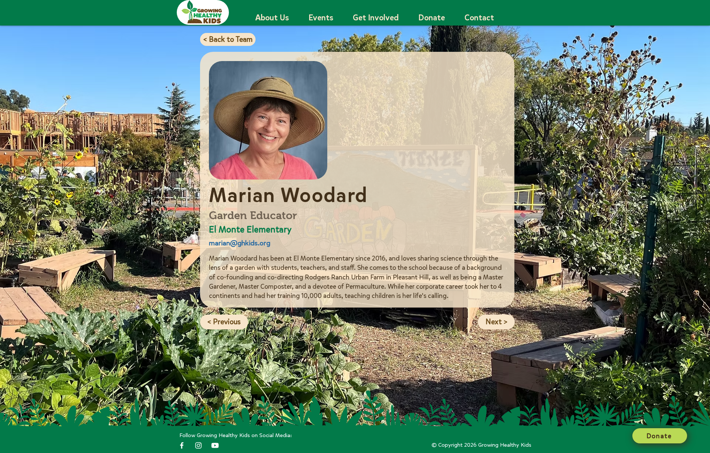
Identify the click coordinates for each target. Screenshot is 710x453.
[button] (272, 18)
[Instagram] (198, 445)
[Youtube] (215, 445)
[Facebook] (182, 445)
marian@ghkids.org (239, 243)
